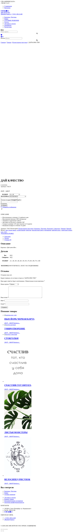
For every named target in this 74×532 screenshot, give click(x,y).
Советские (56, 228)
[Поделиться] (3, 529)
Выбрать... (17, 323)
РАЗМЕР (5, 194)
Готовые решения (9, 494)
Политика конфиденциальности (14, 502)
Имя (2, 300)
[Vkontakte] (5, 11)
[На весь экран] (5, 529)
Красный (50, 228)
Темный (63, 228)
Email (3, 304)
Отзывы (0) (7, 240)
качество (28, 230)
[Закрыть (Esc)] (1, 529)
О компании (8, 6)
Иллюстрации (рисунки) (26, 228)
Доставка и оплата (10, 23)
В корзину (4, 205)
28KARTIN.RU (5, 12)
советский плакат (66, 230)
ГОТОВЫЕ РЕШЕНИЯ (11, 20)
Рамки (6, 19)
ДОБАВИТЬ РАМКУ (7, 233)
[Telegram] (7, 11)
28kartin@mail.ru (6, 14)
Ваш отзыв (4, 297)
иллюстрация (21, 230)
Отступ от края (5, 200)
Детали (6, 238)
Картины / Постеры (10, 17)
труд (5, 232)
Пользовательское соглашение (13, 501)
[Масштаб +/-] (7, 529)
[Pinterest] (3, 11)
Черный (68, 228)
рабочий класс (56, 230)
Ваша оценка (5, 284)
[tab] (38, 236)
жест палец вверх (11, 230)
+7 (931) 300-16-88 (16, 14)
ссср (2, 232)
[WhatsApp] (8, 11)
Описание (7, 236)
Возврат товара (9, 499)
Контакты (7, 8)
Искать (3, 38)
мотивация (47, 230)
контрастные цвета (38, 230)
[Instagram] (1, 11)
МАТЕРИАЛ (5, 196)
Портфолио (7, 25)
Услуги (6, 22)
